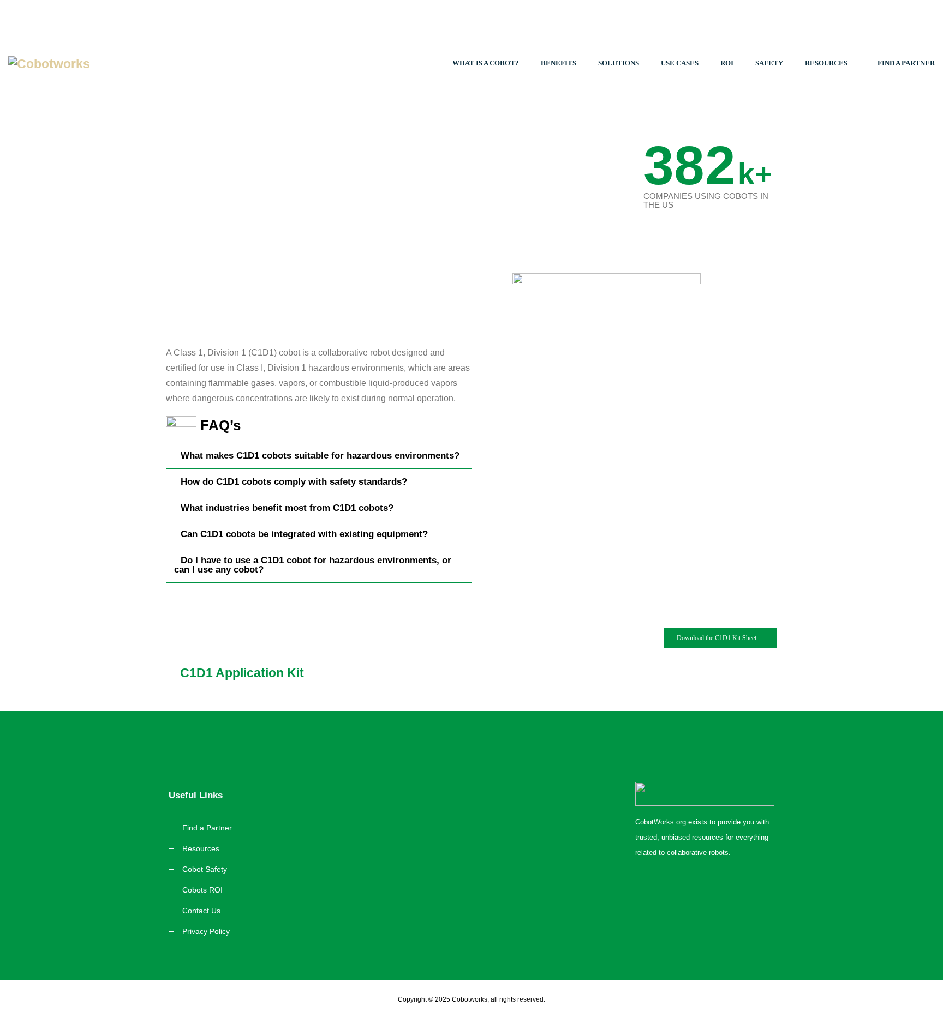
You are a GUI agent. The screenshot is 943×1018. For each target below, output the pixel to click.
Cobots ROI (202, 890)
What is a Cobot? (485, 63)
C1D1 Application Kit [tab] (242, 673)
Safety (769, 63)
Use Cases (680, 63)
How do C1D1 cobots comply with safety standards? (294, 482)
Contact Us (201, 910)
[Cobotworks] (118, 63)
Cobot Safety (204, 869)
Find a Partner (906, 63)
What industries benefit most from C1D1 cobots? (287, 508)
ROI (726, 63)
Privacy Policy (206, 931)
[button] (319, 456)
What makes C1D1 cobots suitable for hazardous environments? (320, 455)
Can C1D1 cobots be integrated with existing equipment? (304, 534)
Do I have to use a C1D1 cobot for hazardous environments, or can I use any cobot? (312, 565)
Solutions (618, 63)
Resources (826, 63)
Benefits (558, 63)
